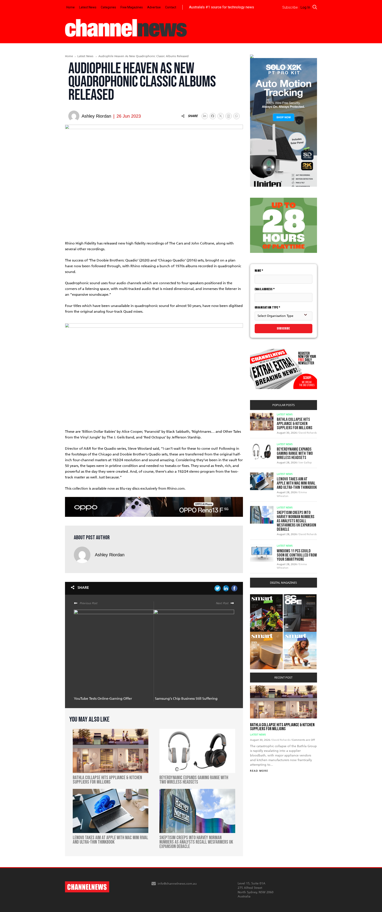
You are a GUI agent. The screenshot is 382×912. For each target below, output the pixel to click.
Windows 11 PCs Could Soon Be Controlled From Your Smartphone (297, 555)
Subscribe (283, 328)
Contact (170, 7)
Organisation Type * (267, 307)
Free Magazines (131, 7)
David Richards (308, 432)
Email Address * (265, 289)
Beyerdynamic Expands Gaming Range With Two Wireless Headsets (295, 453)
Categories (108, 7)
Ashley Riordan (109, 554)
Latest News (87, 7)
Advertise (154, 7)
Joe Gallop (305, 462)
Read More (259, 770)
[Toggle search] (315, 7)
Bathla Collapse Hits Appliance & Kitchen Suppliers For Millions (294, 424)
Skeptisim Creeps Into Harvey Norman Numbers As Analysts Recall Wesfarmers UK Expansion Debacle (296, 521)
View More (259, 596)
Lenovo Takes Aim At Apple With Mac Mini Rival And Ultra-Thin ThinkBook (297, 483)
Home (70, 7)
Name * (259, 271)
